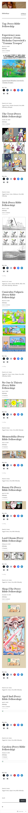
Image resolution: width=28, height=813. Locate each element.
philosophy (9, 107)
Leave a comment (6, 50)
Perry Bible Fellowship (7, 285)
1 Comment (4, 497)
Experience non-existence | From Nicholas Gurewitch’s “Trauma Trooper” (14, 39)
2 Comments (5, 395)
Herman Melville (15, 283)
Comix (11, 194)
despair (11, 790)
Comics (10, 103)
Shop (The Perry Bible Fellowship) (11, 590)
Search (3, 798)
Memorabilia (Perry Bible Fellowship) (13, 438)
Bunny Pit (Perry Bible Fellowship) (11, 488)
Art (7, 103)
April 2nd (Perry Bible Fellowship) (11, 698)
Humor (16, 374)
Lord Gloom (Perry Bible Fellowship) (12, 539)
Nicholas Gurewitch (14, 105)
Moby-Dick (22, 283)
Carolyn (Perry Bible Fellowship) (13, 748)
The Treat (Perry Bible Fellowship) (11, 115)
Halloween (15, 194)
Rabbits (9, 376)
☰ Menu (23, 13)
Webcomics (15, 285)
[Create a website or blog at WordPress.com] (2, 806)
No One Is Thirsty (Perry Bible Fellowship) (12, 385)
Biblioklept (5, 13)
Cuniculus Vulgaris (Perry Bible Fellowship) (12, 295)
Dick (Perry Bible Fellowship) (11, 204)
